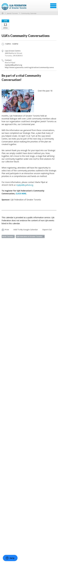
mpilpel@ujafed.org (13, 65)
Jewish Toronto (12, 13)
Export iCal (47, 229)
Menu (53, 5)
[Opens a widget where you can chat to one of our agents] (10, 558)
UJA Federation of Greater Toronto (30, 236)
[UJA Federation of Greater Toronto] (14, 6)
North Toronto (7, 236)
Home (3, 13)
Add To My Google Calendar (25, 229)
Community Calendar (29, 13)
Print (7, 229)
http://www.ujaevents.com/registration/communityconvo (29, 67)
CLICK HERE (21, 193)
